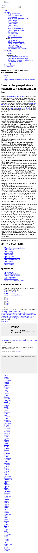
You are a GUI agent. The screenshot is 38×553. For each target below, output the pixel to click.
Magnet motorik (12, 17)
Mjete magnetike (13, 35)
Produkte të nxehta (6, 311)
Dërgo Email (4, 321)
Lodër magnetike (13, 33)
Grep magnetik (12, 23)
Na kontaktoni (8, 66)
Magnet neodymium (14, 14)
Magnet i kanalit (13, 25)
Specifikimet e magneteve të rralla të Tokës (20, 60)
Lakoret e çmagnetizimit (15, 61)
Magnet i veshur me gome (15, 28)
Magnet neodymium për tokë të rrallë (18, 108)
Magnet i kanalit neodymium (9, 313)
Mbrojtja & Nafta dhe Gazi (16, 42)
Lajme (10, 52)
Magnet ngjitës (12, 32)
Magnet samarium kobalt (15, 15)
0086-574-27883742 (10, 291)
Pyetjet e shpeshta (9, 65)
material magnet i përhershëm (15, 96)
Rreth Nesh (7, 50)
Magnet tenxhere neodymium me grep (19, 314)
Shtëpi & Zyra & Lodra (15, 47)
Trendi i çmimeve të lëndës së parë (18, 56)
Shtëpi (6, 10)
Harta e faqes (16, 311)
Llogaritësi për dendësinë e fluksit (18, 58)
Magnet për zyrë (13, 27)
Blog (9, 63)
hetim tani (3, 308)
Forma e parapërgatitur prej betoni (18, 48)
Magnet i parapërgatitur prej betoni (18, 18)
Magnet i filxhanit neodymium (23, 318)
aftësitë (10, 53)
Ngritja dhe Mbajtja (13, 45)
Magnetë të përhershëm (15, 37)
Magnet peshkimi (13, 20)
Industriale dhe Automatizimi (16, 43)
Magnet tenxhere (13, 22)
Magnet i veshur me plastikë (16, 30)
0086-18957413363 (10, 293)
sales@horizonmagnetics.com (13, 295)
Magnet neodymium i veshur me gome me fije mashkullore (18, 315)
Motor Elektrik (12, 40)
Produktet (7, 12)
